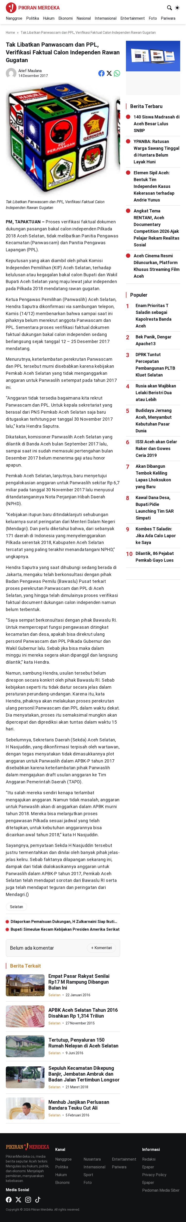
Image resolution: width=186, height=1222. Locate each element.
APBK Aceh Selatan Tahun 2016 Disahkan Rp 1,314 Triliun (83, 1013)
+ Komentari (101, 948)
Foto (153, 18)
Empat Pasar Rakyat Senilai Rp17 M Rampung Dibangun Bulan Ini (78, 982)
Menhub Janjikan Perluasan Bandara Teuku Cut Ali (78, 1105)
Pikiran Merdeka (39, 8)
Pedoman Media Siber (160, 1190)
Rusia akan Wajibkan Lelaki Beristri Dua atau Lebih (156, 392)
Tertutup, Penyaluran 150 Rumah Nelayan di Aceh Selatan (83, 1043)
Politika (32, 18)
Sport (88, 1174)
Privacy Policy (154, 1174)
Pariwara (168, 18)
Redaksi (148, 1159)
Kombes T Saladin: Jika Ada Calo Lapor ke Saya (156, 535)
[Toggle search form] (169, 8)
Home (10, 32)
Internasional (105, 18)
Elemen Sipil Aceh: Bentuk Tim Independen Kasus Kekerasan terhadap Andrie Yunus (154, 186)
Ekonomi (65, 18)
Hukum (48, 18)
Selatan (54, 995)
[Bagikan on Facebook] (101, 73)
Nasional (84, 18)
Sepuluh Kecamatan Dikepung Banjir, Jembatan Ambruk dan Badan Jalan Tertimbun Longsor (84, 1074)
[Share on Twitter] (109, 73)
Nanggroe (14, 18)
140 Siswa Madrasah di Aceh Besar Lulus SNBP (156, 123)
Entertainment (132, 18)
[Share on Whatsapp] (117, 73)
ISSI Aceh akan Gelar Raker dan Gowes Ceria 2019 (156, 448)
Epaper (148, 1167)
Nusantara (92, 1159)
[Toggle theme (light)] (177, 8)
